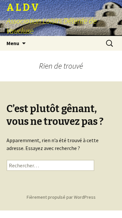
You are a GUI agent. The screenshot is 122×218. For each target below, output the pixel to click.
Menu (13, 43)
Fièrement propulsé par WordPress (61, 197)
